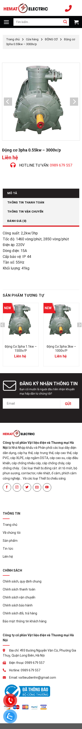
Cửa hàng (32, 39)
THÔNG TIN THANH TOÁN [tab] (25, 202)
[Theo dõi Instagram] (17, 487)
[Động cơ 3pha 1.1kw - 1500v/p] (20, 321)
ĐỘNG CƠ (51, 39)
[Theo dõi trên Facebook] (7, 487)
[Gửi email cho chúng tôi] (37, 487)
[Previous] (2, 334)
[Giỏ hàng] (76, 22)
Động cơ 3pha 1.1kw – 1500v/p (21, 348)
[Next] (79, 334)
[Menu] (6, 22)
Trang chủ (13, 39)
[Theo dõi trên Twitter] (27, 487)
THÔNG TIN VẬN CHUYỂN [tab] (25, 211)
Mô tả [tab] (12, 193)
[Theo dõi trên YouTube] (47, 487)
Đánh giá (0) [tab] (16, 221)
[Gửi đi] (65, 22)
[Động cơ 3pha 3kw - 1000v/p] (61, 321)
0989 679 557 (69, 8)
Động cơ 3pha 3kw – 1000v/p (61, 348)
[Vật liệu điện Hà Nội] (25, 8)
